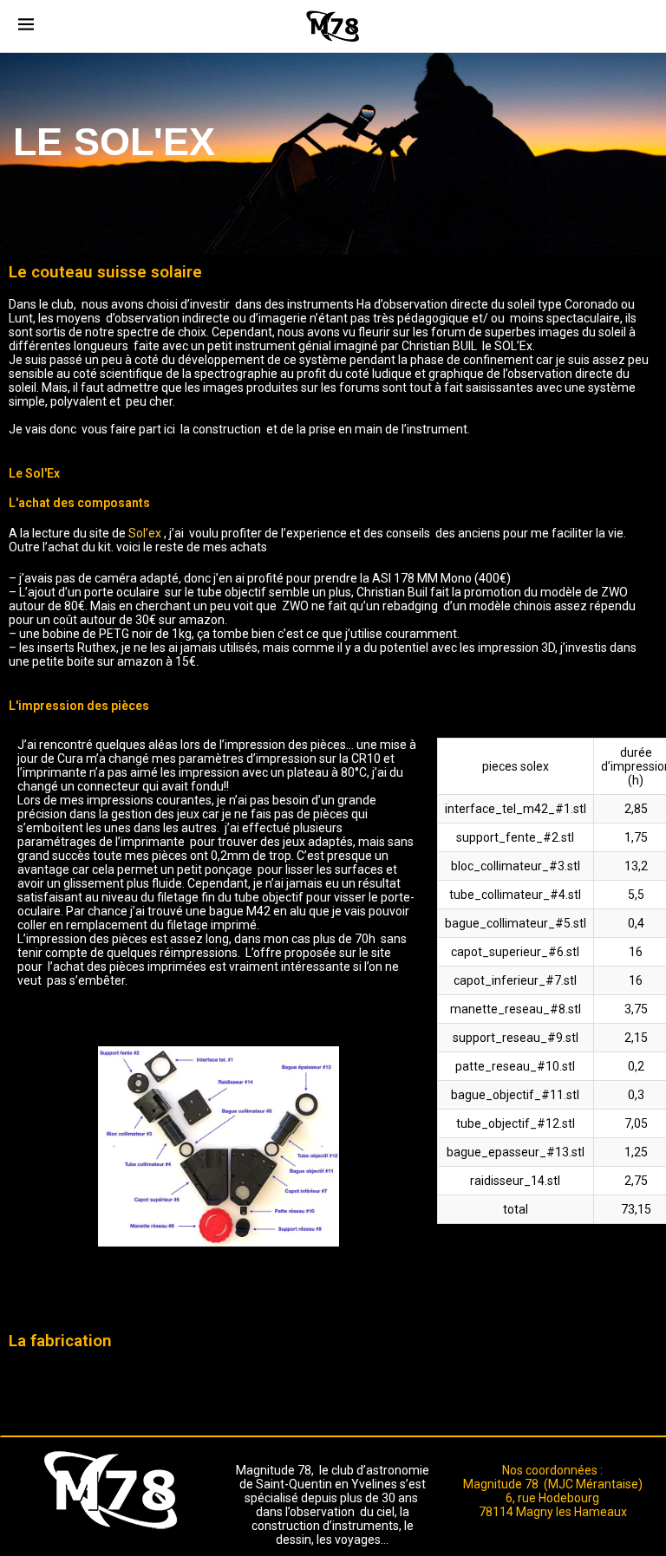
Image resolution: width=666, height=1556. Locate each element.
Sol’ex (146, 533)
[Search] (639, 26)
